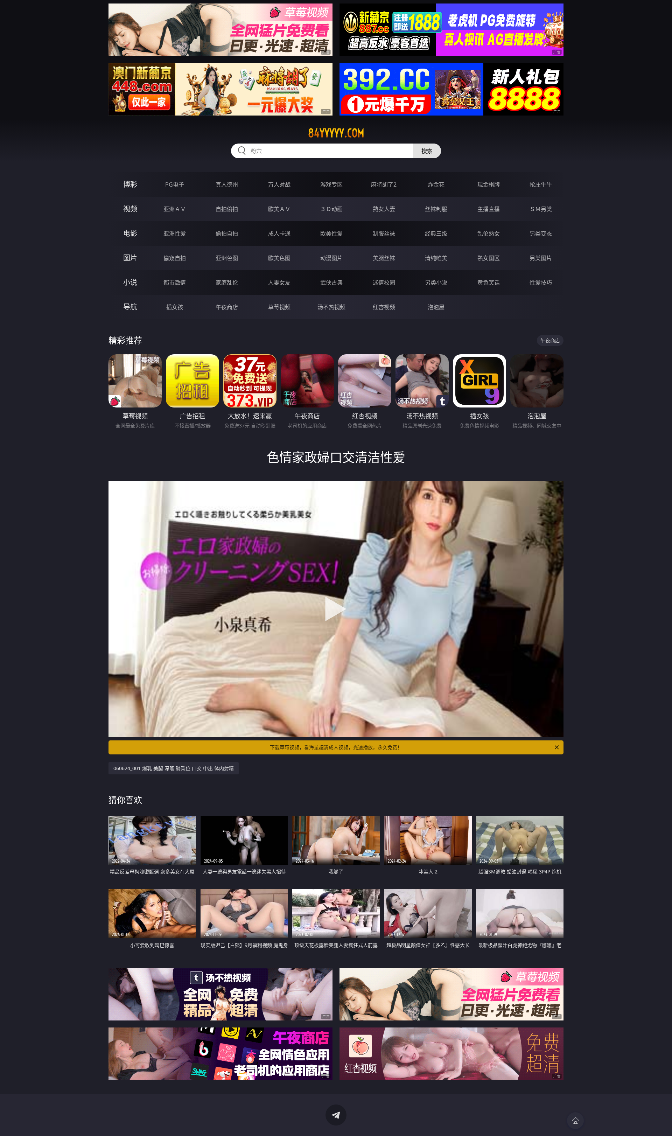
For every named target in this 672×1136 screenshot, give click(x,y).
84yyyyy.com (336, 133)
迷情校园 (384, 282)
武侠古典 (331, 282)
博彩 (130, 184)
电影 (130, 233)
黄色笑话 (488, 282)
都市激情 (174, 282)
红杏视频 (384, 307)
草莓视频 (279, 307)
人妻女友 (279, 282)
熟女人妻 (384, 209)
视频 (130, 209)
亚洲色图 (227, 258)
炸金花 (436, 184)
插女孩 (174, 307)
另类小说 (436, 282)
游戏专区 (331, 184)
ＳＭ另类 (541, 209)
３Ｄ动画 (331, 209)
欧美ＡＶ (279, 209)
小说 (130, 282)
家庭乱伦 (227, 282)
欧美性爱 (331, 233)
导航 (130, 307)
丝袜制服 (436, 209)
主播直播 (488, 209)
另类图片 (541, 258)
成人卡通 (279, 233)
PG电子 (174, 184)
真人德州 (227, 184)
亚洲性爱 (174, 233)
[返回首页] (575, 1120)
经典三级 (436, 233)
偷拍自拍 (227, 233)
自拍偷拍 (227, 209)
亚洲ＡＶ (174, 209)
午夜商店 (227, 307)
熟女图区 (488, 258)
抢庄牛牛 (541, 184)
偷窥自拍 (174, 258)
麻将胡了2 (384, 184)
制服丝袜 (384, 233)
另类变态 (541, 233)
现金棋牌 (488, 184)
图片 (130, 258)
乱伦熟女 (488, 233)
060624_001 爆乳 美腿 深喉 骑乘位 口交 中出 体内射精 (173, 768)
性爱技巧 (541, 282)
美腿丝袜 (384, 258)
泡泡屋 (436, 307)
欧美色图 (279, 258)
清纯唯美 (436, 258)
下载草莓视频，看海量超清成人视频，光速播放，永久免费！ (336, 747)
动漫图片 (331, 258)
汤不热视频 (331, 307)
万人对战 (279, 184)
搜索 (427, 151)
